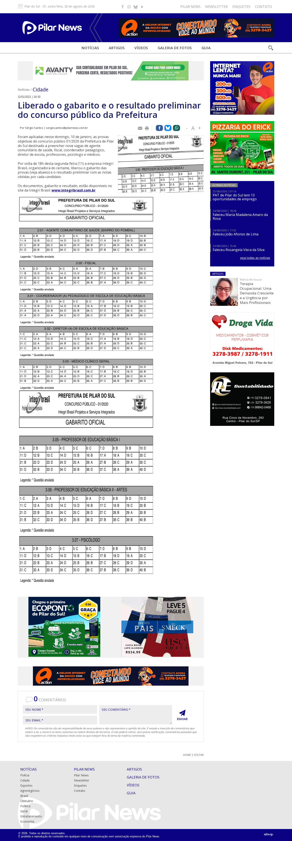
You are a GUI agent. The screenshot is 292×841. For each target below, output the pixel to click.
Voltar (199, 754)
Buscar (270, 48)
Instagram (129, 6)
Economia (27, 821)
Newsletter (216, 6)
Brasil (24, 796)
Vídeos (141, 47)
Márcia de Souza (251, 279)
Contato (263, 6)
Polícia (24, 775)
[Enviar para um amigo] (140, 128)
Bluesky (135, 6)
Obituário (26, 801)
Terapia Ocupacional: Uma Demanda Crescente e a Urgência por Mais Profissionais (257, 293)
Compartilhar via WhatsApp (176, 128)
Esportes (26, 785)
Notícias (90, 47)
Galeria (175, 47)
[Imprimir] (147, 128)
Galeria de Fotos (143, 777)
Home (187, 754)
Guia (206, 47)
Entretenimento (31, 816)
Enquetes (241, 6)
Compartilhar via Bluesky (167, 128)
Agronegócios (30, 791)
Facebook (122, 6)
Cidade (40, 89)
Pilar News (190, 6)
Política (25, 806)
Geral (24, 811)
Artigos (117, 47)
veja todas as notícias (255, 258)
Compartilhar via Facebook (159, 128)
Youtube (142, 6)
